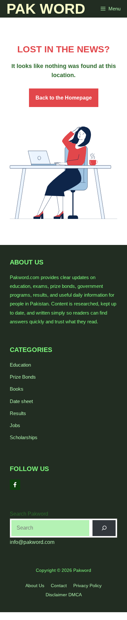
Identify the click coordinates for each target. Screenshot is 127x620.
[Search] (104, 528)
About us (34, 585)
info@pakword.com (32, 542)
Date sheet (21, 401)
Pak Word (46, 9)
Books (16, 389)
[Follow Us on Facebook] (15, 484)
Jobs (15, 425)
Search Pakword (29, 514)
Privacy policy (87, 585)
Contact (59, 585)
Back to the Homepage (63, 98)
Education (20, 365)
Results (18, 413)
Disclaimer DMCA (64, 594)
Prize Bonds (23, 377)
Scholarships (23, 437)
